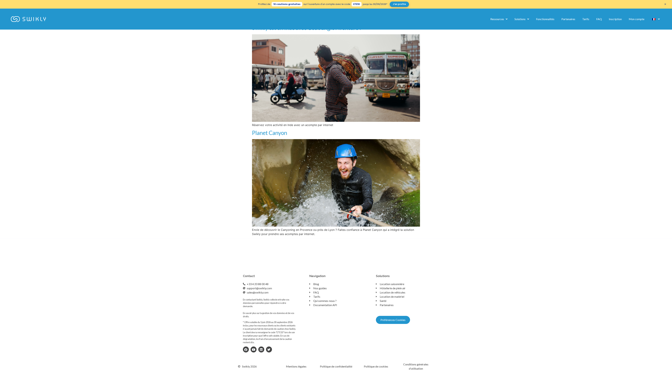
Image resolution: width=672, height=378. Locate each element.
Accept (371, 362)
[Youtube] (254, 349)
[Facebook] (246, 349)
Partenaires (568, 19)
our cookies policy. (322, 343)
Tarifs (585, 19)
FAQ (599, 19)
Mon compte (636, 19)
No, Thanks (399, 362)
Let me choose (343, 362)
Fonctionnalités (545, 19)
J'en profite (399, 4)
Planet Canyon (269, 132)
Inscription (615, 19)
